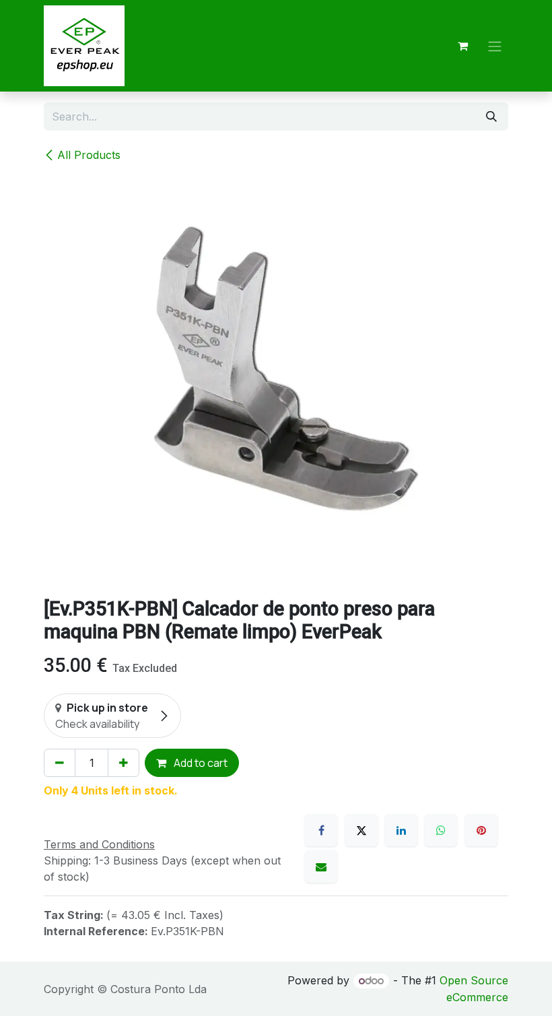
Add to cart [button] (200, 762)
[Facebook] (321, 830)
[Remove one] (59, 763)
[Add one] (123, 763)
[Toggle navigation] (494, 46)
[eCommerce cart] (462, 45)
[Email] (321, 866)
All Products (88, 155)
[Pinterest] (481, 830)
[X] (361, 830)
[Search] (491, 116)
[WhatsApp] (441, 830)
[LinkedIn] (401, 830)
